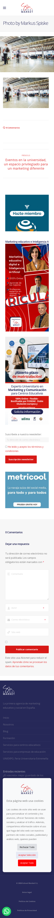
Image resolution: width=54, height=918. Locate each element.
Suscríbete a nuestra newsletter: (23, 434)
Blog (5, 731)
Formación (9, 738)
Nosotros (8, 724)
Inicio (6, 717)
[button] (6, 911)
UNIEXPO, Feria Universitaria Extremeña (25, 758)
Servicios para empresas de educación (24, 751)
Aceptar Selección (27, 855)
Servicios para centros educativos (21, 745)
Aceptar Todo (27, 862)
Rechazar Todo (27, 847)
